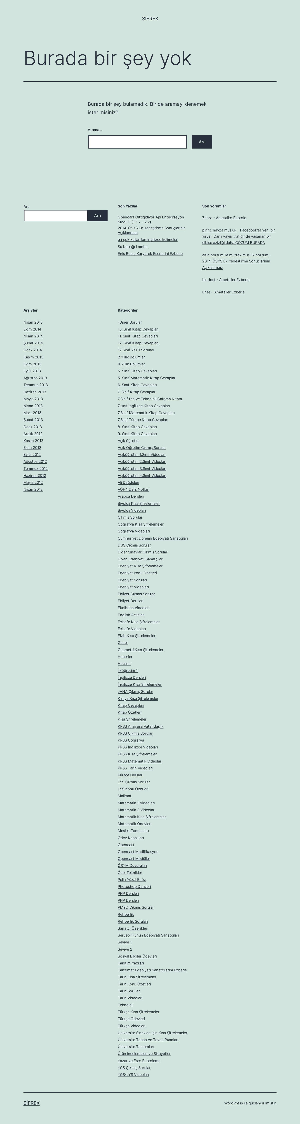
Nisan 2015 (33, 322)
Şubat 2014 (33, 343)
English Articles (131, 615)
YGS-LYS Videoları (133, 1074)
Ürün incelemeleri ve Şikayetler (144, 1053)
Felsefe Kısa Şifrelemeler (139, 622)
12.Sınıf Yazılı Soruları (136, 350)
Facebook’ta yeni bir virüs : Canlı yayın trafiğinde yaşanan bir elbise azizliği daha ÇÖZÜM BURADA (238, 236)
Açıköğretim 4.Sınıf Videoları (142, 475)
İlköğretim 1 (128, 670)
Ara (26, 206)
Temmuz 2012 (35, 468)
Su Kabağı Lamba (133, 247)
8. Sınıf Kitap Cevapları (137, 427)
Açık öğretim (129, 441)
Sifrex (150, 19)
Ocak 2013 (32, 427)
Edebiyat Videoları (133, 587)
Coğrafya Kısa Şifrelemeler (141, 524)
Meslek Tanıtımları (133, 831)
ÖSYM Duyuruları (132, 865)
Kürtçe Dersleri (130, 775)
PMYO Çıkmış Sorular (136, 907)
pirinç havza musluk (219, 230)
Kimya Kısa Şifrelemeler (138, 698)
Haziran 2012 (34, 475)
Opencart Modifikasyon (138, 852)
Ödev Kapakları (131, 838)
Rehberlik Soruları (133, 921)
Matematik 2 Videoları (136, 810)
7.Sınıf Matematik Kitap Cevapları (146, 413)
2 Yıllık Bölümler (131, 357)
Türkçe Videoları (132, 1026)
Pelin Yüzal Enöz (132, 879)
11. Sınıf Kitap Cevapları (138, 336)
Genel (123, 642)
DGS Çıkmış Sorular (134, 545)
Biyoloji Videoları (132, 510)
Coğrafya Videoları (134, 531)
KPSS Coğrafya (131, 740)
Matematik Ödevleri (134, 824)
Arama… (95, 130)
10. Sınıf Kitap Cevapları (138, 329)
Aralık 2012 (32, 434)
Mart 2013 (32, 413)
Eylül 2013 (32, 371)
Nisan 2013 (33, 406)
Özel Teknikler (130, 873)
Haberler (125, 657)
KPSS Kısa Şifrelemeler (137, 754)
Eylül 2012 (32, 454)
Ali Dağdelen (128, 482)
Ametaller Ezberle (231, 218)
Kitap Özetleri (129, 712)
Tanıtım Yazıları (131, 963)
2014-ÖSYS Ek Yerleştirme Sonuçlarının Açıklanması (152, 230)
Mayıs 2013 (33, 399)
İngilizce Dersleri (132, 677)
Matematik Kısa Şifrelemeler (142, 817)
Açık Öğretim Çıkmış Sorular (142, 447)
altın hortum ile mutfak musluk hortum (235, 255)
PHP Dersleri (128, 893)
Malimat (124, 796)
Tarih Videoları (130, 998)
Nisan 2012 (33, 489)
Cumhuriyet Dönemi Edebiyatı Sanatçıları (153, 538)
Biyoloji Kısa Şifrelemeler (139, 503)
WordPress (233, 1103)
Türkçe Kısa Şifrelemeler (138, 1012)
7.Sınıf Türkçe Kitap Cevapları (143, 420)
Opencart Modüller (134, 858)
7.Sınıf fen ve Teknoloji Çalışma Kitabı (150, 399)
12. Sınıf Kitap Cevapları (138, 343)
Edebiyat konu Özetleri (137, 573)
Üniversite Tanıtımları (136, 1047)
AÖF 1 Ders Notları (133, 489)
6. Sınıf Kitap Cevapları (137, 385)
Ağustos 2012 (35, 461)
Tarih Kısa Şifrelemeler (137, 977)
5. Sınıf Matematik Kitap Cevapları (147, 378)
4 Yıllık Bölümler (131, 364)
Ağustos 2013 (35, 378)
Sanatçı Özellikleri (133, 928)
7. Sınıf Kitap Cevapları (137, 392)
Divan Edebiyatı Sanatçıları (140, 559)
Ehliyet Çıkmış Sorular (136, 594)
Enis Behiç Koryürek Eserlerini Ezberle (150, 253)
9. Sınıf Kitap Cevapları (137, 434)
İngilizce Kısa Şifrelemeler (140, 684)
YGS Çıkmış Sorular (134, 1068)
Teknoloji (125, 1005)
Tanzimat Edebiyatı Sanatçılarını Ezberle (152, 970)
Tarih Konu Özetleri (134, 984)
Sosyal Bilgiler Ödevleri (137, 956)
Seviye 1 (125, 942)
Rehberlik (126, 914)
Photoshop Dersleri (134, 886)
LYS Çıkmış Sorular (134, 782)
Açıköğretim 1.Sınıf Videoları (142, 454)
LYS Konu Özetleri (133, 789)
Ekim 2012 (32, 447)
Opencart (126, 845)
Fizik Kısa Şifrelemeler (137, 636)
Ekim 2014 (32, 329)
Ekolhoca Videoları (134, 608)
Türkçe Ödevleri (131, 1019)
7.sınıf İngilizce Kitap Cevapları (144, 406)
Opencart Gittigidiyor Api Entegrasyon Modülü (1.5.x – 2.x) (151, 219)
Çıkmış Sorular (130, 517)
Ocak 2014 (32, 350)
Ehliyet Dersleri (130, 601)
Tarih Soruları (129, 991)
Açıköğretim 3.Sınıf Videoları (142, 468)
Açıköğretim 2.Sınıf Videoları (142, 461)
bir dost (209, 280)
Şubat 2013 (33, 420)
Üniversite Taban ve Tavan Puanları (148, 1040)
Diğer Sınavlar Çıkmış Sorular (142, 552)
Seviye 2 (125, 949)
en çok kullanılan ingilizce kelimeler (148, 239)
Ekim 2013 (32, 364)
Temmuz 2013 (35, 385)
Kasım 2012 (33, 441)
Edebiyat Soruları (132, 580)
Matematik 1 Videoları (136, 803)
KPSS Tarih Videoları (135, 768)
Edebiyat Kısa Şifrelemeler (140, 566)
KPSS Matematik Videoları (140, 761)
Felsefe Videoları (132, 629)
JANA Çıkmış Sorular (135, 691)
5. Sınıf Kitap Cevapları (137, 371)
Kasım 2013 (33, 357)
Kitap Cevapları (131, 705)
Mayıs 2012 (33, 482)
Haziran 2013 (34, 392)
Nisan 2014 (33, 336)
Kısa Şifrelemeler (132, 719)
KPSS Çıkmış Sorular (135, 733)
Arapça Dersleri (131, 496)
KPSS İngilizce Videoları (138, 747)
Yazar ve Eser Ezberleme (139, 1061)
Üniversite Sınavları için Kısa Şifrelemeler (152, 1033)
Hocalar (124, 663)
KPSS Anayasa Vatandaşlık (140, 726)
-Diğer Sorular (130, 322)
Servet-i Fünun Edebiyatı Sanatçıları (148, 935)
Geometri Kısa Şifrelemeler (140, 650)
